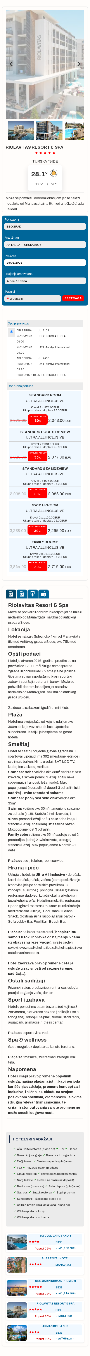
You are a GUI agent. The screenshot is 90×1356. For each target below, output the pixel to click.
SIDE (53, 161)
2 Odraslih (16, 298)
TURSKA (39, 161)
